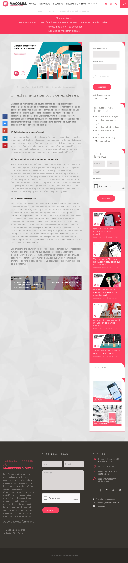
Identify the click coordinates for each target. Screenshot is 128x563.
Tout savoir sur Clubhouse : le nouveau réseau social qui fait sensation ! (106, 262)
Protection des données (105, 499)
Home (40, 11)
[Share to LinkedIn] (5, 140)
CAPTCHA (97, 179)
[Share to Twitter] (5, 125)
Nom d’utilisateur (100, 49)
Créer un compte (100, 98)
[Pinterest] (116, 5)
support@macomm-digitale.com (107, 480)
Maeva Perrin (25, 87)
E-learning (58, 4)
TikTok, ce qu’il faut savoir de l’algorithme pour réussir (106, 351)
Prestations (72, 4)
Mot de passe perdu (101, 95)
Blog (83, 4)
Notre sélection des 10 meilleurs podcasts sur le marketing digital (105, 292)
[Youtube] (111, 5)
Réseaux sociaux (69, 87)
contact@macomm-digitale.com (107, 472)
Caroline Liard (101, 237)
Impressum (101, 506)
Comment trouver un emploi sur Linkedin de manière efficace (106, 323)
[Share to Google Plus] (5, 133)
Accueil (32, 4)
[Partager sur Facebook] (5, 118)
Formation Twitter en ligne (106, 116)
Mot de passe (98, 61)
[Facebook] (101, 5)
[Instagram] (106, 5)
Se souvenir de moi (102, 76)
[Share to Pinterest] (5, 147)
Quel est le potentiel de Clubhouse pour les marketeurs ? (104, 231)
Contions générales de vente (107, 502)
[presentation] (61, 498)
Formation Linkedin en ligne (107, 127)
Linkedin (51, 11)
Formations (44, 4)
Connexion (92, 4)
